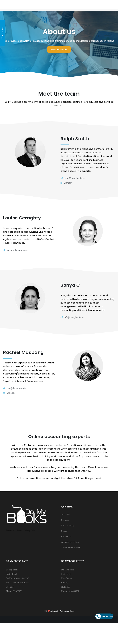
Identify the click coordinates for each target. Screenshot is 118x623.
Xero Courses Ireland (70, 547)
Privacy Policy (67, 525)
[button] (59, 49)
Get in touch (66, 536)
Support (64, 531)
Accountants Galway (70, 542)
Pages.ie (55, 611)
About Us (65, 514)
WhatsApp (107, 616)
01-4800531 (18, 591)
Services (65, 520)
